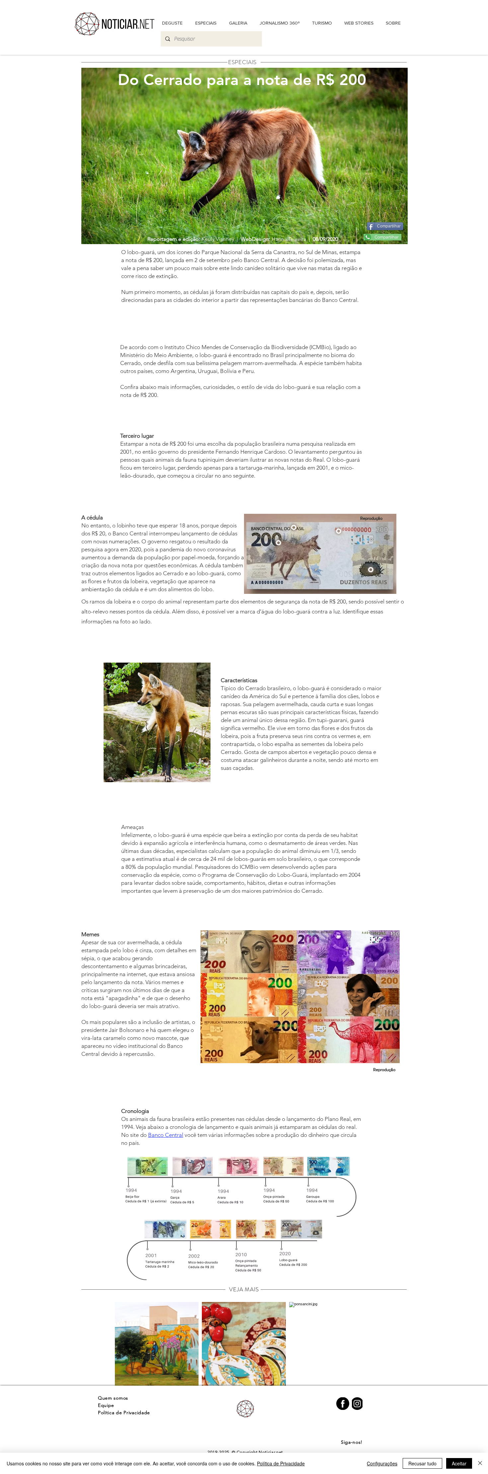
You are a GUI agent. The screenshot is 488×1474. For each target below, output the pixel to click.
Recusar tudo (422, 1463)
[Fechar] (480, 1463)
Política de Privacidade (281, 1463)
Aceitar (459, 1463)
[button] (393, 23)
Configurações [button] (382, 1463)
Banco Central (165, 1135)
